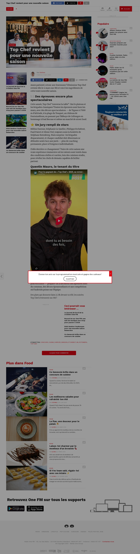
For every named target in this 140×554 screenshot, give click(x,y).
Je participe (70, 279)
